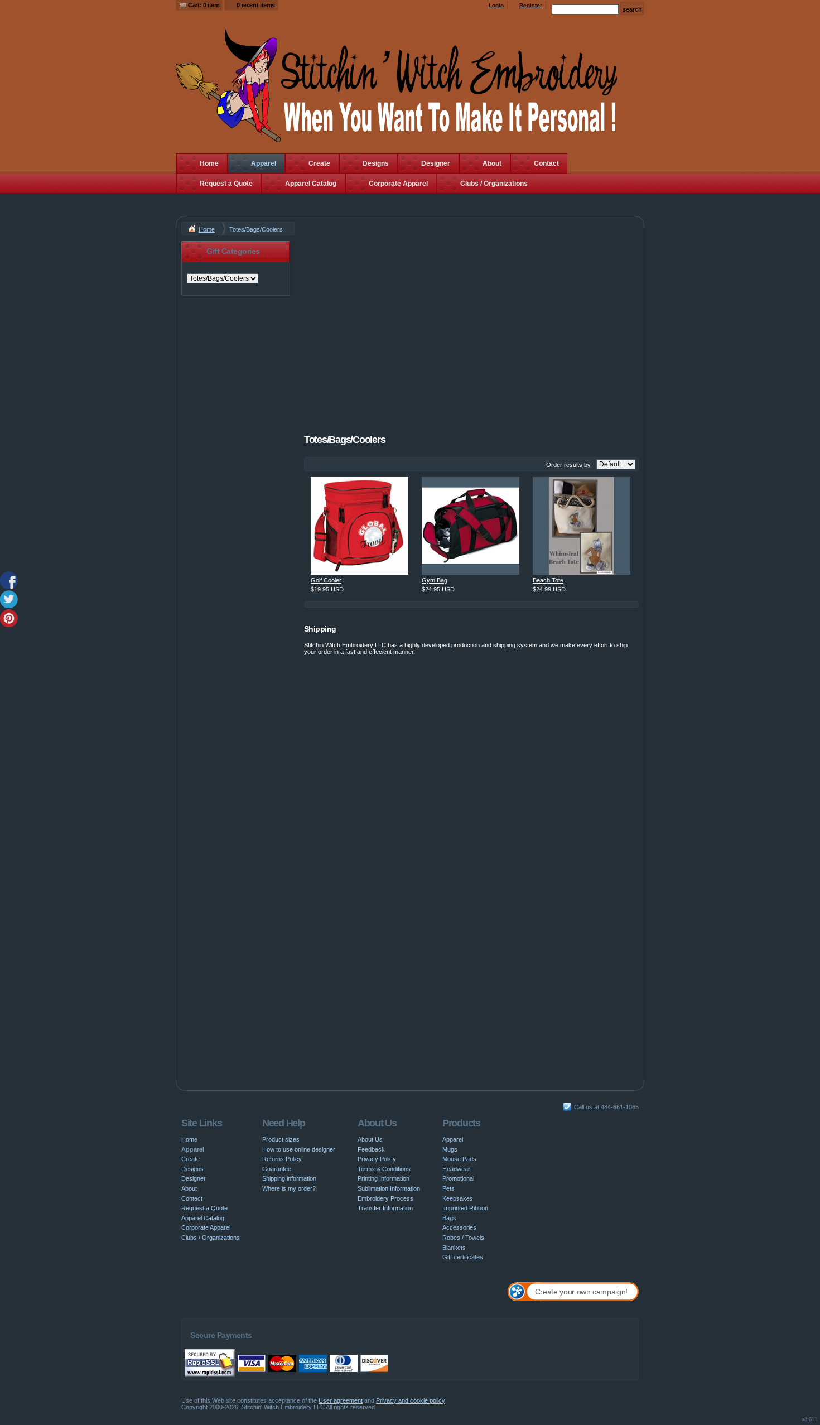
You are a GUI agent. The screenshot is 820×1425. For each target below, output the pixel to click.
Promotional (458, 1178)
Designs (376, 163)
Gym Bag (434, 580)
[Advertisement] (471, 319)
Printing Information (383, 1178)
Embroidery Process (385, 1198)
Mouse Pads (459, 1159)
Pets (448, 1188)
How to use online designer (298, 1149)
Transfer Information (385, 1208)
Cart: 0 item (203, 5)
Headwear (456, 1169)
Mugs (449, 1149)
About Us (370, 1139)
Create (319, 163)
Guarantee (276, 1169)
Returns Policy (282, 1159)
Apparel (263, 163)
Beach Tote (548, 580)
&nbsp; (359, 526)
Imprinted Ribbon (465, 1208)
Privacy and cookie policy (410, 1400)
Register (530, 5)
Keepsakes (457, 1198)
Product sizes (281, 1139)
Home (209, 163)
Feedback (371, 1149)
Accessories (459, 1227)
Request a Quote (226, 183)
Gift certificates (462, 1257)
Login (496, 5)
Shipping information (289, 1178)
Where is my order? (289, 1188)
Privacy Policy (377, 1159)
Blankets (454, 1247)
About (492, 163)
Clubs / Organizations (494, 183)
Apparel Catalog (310, 183)
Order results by (568, 464)
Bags (449, 1218)
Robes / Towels (463, 1237)
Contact (546, 163)
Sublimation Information (389, 1188)
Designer (435, 163)
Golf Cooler (326, 580)
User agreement (341, 1400)
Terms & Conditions (384, 1169)
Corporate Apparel (398, 183)
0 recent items (256, 5)
